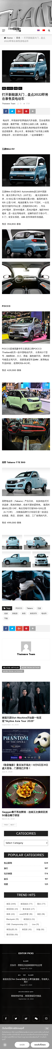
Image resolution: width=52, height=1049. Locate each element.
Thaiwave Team (8, 103)
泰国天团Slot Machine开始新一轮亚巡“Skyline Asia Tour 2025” (21, 719)
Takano (30, 608)
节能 (6, 618)
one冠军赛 (25, 914)
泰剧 (41, 914)
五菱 (39, 608)
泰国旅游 (26, 904)
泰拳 (10, 914)
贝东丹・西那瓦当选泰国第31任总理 (26, 965)
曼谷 (41, 904)
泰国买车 (33, 613)
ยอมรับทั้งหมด (40, 1044)
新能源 (14, 613)
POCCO (19, 608)
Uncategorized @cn (25, 992)
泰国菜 (27, 929)
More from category (13, 671)
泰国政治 (29, 919)
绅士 (20, 88)
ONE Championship (16, 924)
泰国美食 (12, 909)
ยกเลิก (22, 1044)
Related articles (11, 667)
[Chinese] (43, 30)
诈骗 (40, 929)
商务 (4, 88)
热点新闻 (25, 961)
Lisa (35, 924)
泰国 (23, 613)
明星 (24, 975)
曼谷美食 (12, 934)
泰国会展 (11, 929)
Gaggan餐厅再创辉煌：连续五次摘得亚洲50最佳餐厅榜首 (25, 813)
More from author (30, 667)
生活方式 (10, 88)
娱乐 (19, 975)
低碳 (6, 613)
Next (12, 825)
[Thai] (38, 30)
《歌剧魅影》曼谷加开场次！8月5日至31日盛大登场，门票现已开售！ (25, 766)
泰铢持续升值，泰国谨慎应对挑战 (26, 995)
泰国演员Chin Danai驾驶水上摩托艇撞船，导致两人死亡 (26, 980)
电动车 (44, 613)
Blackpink (12, 919)
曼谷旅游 (29, 909)
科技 (15, 88)
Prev (6, 825)
